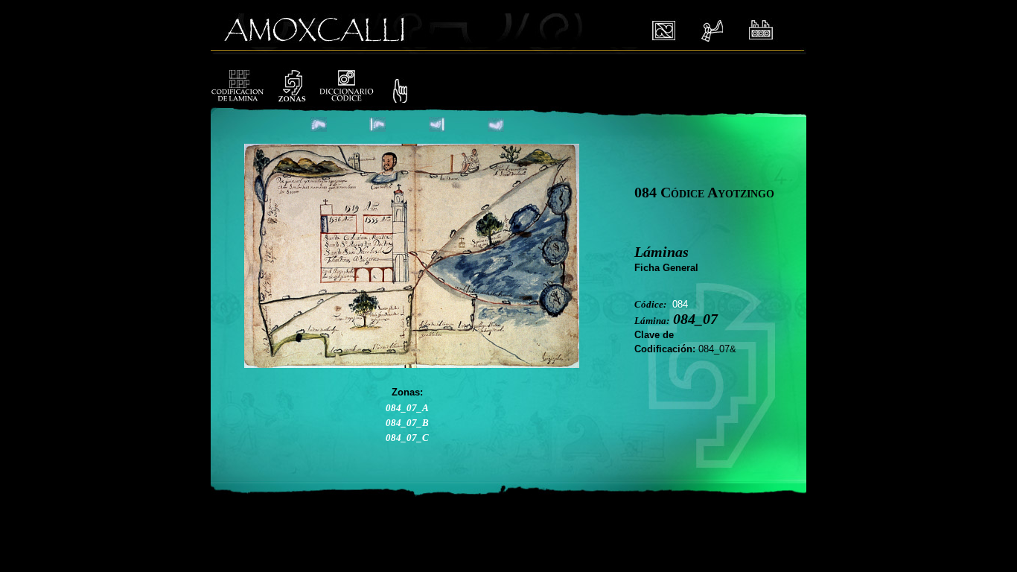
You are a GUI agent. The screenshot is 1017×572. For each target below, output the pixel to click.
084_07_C (407, 437)
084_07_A (407, 407)
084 (680, 304)
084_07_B (407, 422)
